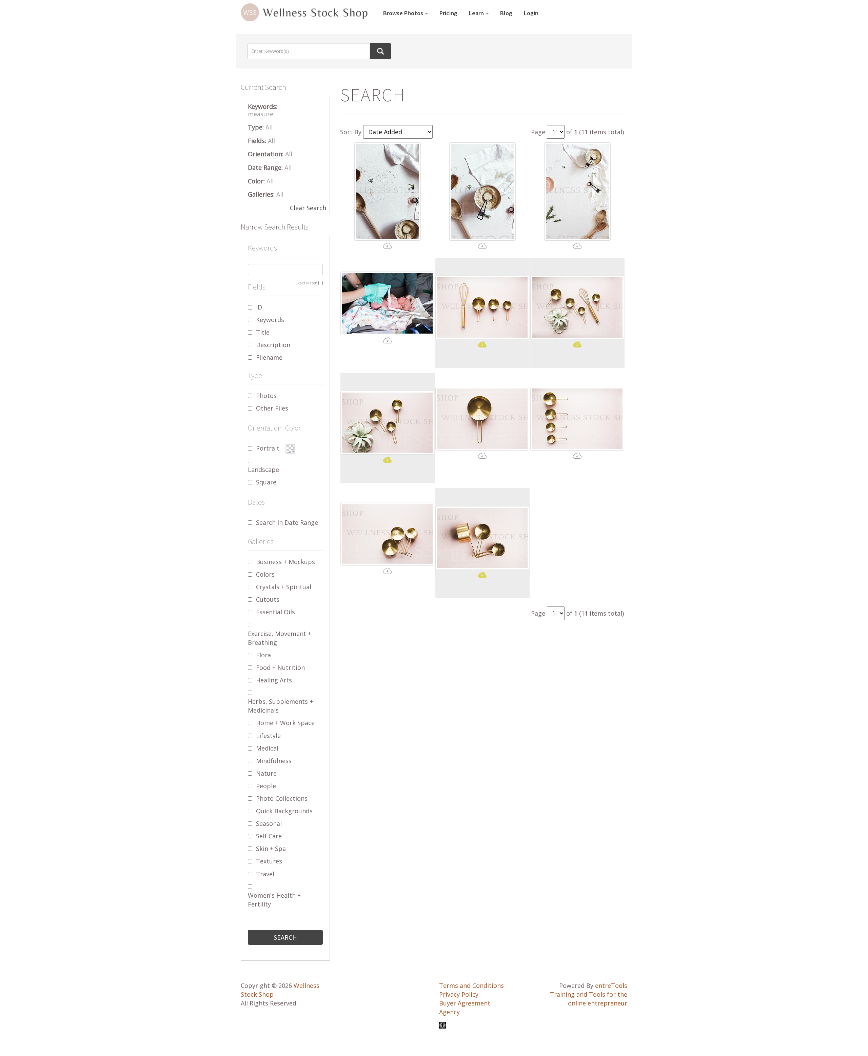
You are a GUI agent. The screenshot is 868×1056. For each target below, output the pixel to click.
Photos (266, 396)
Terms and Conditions (471, 985)
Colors (265, 574)
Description (273, 345)
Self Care (269, 836)
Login (531, 13)
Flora (263, 655)
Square (266, 482)
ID (259, 307)
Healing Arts (274, 680)
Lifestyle (268, 736)
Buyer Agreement (464, 1003)
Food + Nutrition (280, 667)
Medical (267, 748)
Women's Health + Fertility (274, 899)
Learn (477, 13)
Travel (265, 874)
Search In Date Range (287, 522)
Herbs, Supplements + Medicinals (280, 705)
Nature (266, 773)
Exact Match (306, 282)
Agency (449, 1012)
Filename (269, 357)
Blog (506, 13)
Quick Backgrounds (284, 811)
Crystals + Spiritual (283, 587)
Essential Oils (275, 612)
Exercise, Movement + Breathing (279, 638)
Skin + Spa (271, 848)
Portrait (267, 448)
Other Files (272, 408)
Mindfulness (274, 761)
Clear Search (308, 208)
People (266, 786)
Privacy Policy (458, 994)
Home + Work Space (285, 723)
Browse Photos (404, 13)
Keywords (270, 320)
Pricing (448, 13)
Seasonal (269, 823)
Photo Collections (282, 798)
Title (263, 332)
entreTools (611, 985)
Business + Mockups (285, 562)
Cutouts (267, 599)
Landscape (263, 469)
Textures (269, 861)
